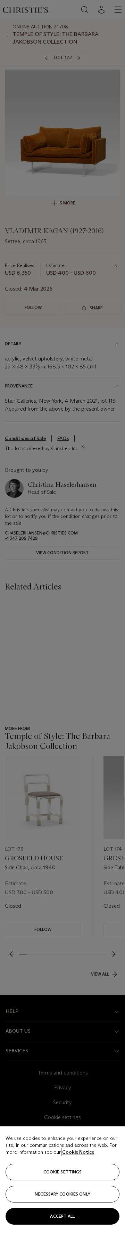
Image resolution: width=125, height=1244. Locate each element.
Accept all (62, 1216)
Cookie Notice (78, 1152)
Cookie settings (62, 1171)
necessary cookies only (62, 1194)
